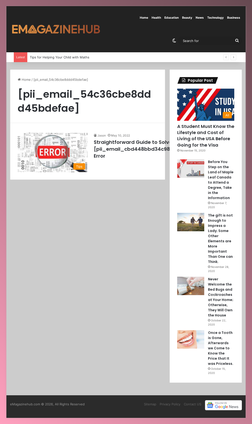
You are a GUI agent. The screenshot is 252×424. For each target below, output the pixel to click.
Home (144, 17)
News (200, 17)
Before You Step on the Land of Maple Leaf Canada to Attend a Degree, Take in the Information (221, 179)
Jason (101, 135)
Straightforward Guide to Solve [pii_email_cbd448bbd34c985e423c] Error (142, 149)
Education (171, 17)
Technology (215, 17)
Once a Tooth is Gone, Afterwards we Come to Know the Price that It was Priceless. (220, 348)
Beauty (187, 17)
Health (156, 17)
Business (233, 17)
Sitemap (150, 404)
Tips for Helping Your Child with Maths (59, 57)
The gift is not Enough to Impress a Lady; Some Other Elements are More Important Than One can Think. (220, 238)
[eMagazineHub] (56, 29)
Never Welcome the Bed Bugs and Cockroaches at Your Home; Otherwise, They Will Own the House (220, 297)
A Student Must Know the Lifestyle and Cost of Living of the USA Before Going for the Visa (205, 135)
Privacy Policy (170, 404)
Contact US (192, 404)
